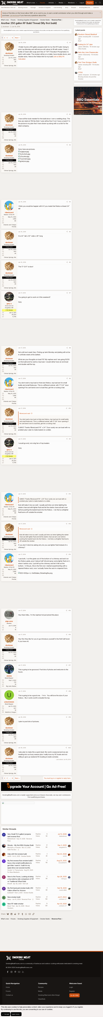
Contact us (9, 995)
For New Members (13, 872)
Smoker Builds (26, 856)
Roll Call (25, 884)
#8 (70, 348)
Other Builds (82, 49)
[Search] (100, 3)
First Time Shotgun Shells (87, 62)
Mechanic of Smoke (14, 847)
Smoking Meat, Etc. (84, 7)
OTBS (80, 72)
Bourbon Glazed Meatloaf (87, 34)
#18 (70, 691)
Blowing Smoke (23, 7)
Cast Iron (96, 7)
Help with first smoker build (17, 854)
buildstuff (10, 893)
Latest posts (80, 30)
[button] (36, 2)
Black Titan (11, 906)
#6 (70, 262)
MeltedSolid (11, 839)
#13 (70, 523)
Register (72, 991)
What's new (31, 3)
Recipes (73, 7)
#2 (70, 114)
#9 (70, 378)
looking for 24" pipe (85, 44)
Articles (51, 3)
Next (16, 38)
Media (61, 3)
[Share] (67, 42)
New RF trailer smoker (15, 904)
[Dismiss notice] (100, 13)
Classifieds (41, 999)
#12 (70, 494)
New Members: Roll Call (8, 7)
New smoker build (13, 897)
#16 (70, 634)
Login (71, 987)
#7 (70, 293)
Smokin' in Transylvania (15, 870)
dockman (6, 26)
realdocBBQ (63, 890)
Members (71, 3)
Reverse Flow (26, 899)
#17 (70, 665)
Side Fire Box (11, 849)
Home (8, 987)
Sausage (33, 7)
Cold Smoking (58, 7)
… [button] (9, 38)
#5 (70, 231)
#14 (70, 554)
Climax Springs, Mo (10, 65)
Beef (79, 41)
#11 (70, 439)
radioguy (64, 878)
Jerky (66, 7)
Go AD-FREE (74, 995)
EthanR (9, 884)
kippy (9, 899)
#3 (70, 145)
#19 (70, 717)
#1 (70, 42)
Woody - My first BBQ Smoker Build (20, 845)
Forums (42, 3)
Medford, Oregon (10, 712)
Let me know (14, 15)
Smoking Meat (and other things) (49, 995)
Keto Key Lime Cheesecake (88, 52)
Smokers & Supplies (45, 7)
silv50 (9, 856)
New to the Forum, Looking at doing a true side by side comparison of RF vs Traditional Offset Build (20, 879)
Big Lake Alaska (11, 686)
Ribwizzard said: (25, 413)
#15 (70, 610)
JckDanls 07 (63, 899)
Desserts (81, 59)
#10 (70, 408)
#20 (69, 747)
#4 (70, 202)
